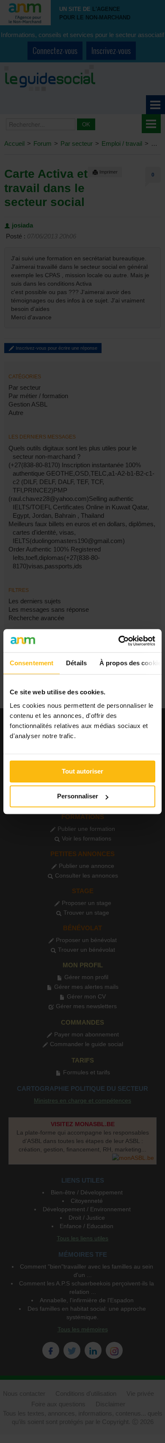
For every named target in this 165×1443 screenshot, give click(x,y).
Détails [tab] (76, 663)
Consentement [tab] (31, 663)
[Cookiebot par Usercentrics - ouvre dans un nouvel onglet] (118, 640)
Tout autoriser (82, 771)
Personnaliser (77, 796)
